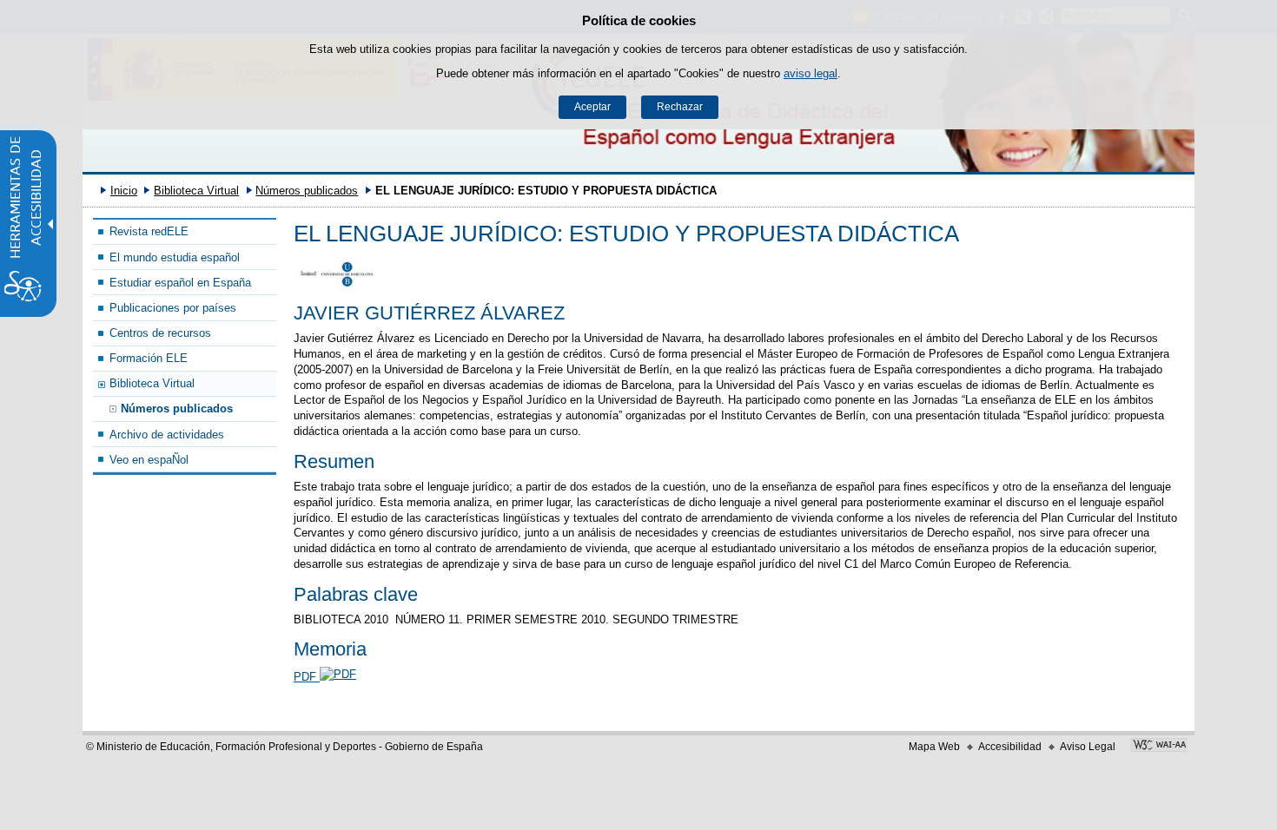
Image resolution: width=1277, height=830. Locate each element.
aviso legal (810, 73)
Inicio (123, 190)
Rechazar (680, 107)
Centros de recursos (160, 332)
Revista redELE (149, 231)
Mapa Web (934, 747)
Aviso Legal (1087, 747)
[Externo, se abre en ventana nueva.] (1159, 746)
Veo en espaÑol (149, 459)
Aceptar (592, 107)
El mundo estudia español (174, 257)
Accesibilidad (1010, 747)
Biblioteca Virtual (196, 190)
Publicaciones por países (172, 307)
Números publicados (306, 190)
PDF (307, 676)
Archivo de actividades (166, 434)
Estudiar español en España (180, 282)
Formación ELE (148, 358)
